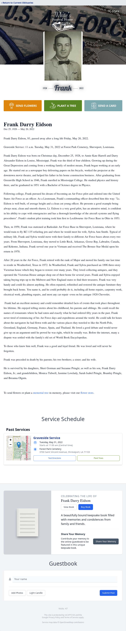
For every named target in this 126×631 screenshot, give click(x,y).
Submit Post (108, 592)
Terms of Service (71, 617)
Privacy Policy (54, 617)
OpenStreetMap (66, 622)
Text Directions (54, 458)
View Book (69, 507)
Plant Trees (98, 458)
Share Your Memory (106, 541)
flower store (87, 392)
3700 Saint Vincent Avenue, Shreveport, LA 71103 (64, 452)
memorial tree (41, 392)
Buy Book (85, 507)
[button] (19, 445)
